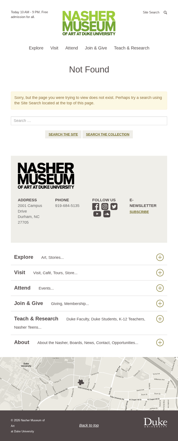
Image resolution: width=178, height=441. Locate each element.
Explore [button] (36, 48)
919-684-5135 (67, 205)
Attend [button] (71, 48)
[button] (155, 12)
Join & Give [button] (96, 48)
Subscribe (139, 212)
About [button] (76, 342)
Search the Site (63, 134)
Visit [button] (54, 48)
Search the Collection (107, 134)
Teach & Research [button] (131, 48)
